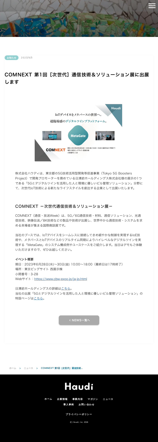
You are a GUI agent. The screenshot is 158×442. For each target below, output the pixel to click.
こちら (65, 288)
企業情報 (62, 399)
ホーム (12, 368)
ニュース (28, 368)
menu (152, 5)
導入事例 (68, 404)
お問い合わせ (87, 404)
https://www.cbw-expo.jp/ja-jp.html (60, 279)
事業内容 (77, 399)
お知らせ (11, 57)
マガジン (93, 399)
